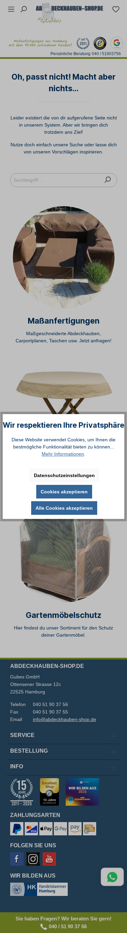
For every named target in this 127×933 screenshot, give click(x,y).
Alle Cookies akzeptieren (64, 508)
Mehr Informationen (63, 454)
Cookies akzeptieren (64, 491)
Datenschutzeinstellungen (64, 475)
